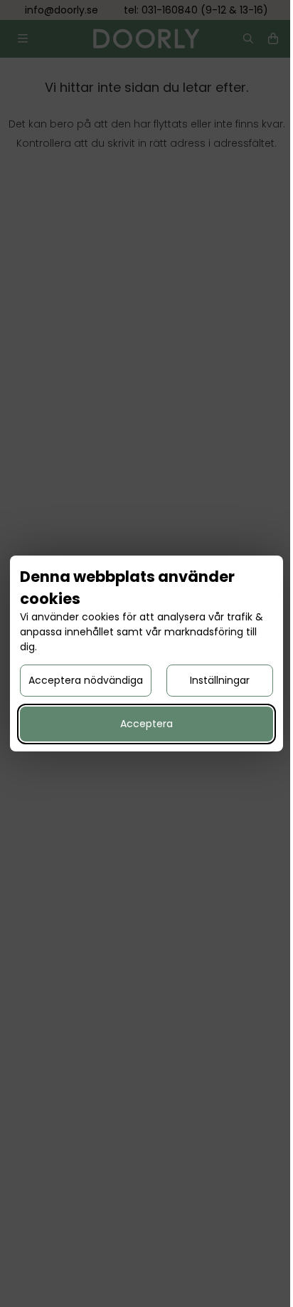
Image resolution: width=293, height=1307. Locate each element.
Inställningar (220, 680)
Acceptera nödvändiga (85, 680)
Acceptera (146, 724)
